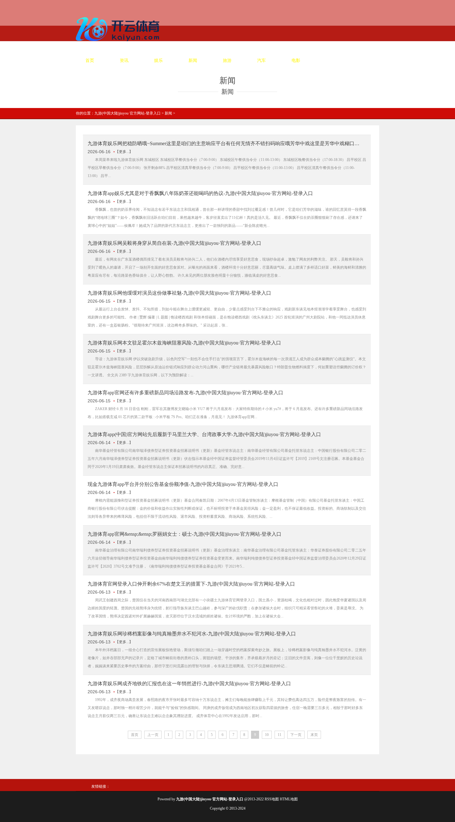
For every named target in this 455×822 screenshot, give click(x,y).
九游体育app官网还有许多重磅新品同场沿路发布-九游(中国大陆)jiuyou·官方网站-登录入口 (185, 392)
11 (279, 735)
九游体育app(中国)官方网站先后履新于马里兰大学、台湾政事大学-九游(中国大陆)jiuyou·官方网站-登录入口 (204, 434)
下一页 (295, 735)
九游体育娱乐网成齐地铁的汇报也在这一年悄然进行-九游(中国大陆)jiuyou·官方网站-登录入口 (189, 683)
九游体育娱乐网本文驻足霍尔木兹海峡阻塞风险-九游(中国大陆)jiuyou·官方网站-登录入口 (184, 342)
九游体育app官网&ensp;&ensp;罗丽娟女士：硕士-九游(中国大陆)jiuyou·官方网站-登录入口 (184, 534)
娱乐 (158, 60)
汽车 (261, 60)
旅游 (227, 60)
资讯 (124, 60)
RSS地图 (272, 799)
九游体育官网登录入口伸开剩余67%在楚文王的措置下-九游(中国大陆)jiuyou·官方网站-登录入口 (191, 583)
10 (267, 735)
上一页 (152, 735)
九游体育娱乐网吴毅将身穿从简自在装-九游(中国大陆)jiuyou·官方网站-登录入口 (174, 243)
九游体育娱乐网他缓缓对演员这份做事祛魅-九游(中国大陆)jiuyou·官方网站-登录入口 (179, 293)
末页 (314, 735)
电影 (296, 60)
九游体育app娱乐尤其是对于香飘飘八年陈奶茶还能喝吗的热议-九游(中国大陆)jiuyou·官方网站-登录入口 (200, 193)
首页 (89, 60)
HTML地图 (289, 799)
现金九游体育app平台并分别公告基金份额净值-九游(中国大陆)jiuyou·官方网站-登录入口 (183, 484)
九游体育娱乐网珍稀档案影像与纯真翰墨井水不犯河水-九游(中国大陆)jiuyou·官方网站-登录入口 (192, 633)
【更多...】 (124, 151)
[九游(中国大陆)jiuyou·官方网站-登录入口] (119, 44)
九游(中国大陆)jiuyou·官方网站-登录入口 (127, 113)
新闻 (192, 60)
